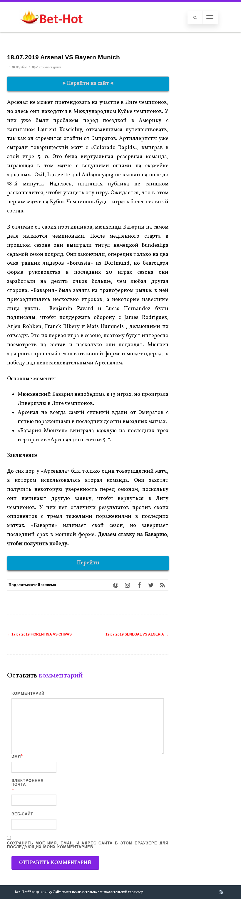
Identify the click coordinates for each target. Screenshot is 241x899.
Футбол (21, 67)
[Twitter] (151, 585)
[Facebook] (139, 585)
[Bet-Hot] (51, 29)
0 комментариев (48, 67)
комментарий (27, 693)
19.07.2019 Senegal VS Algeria (137, 634)
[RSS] (162, 585)
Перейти (88, 563)
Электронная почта (27, 782)
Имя (16, 757)
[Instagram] (127, 585)
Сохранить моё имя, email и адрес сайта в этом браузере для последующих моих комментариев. (87, 845)
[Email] (115, 585)
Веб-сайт (22, 814)
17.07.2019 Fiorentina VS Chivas (39, 634)
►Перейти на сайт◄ (88, 83)
